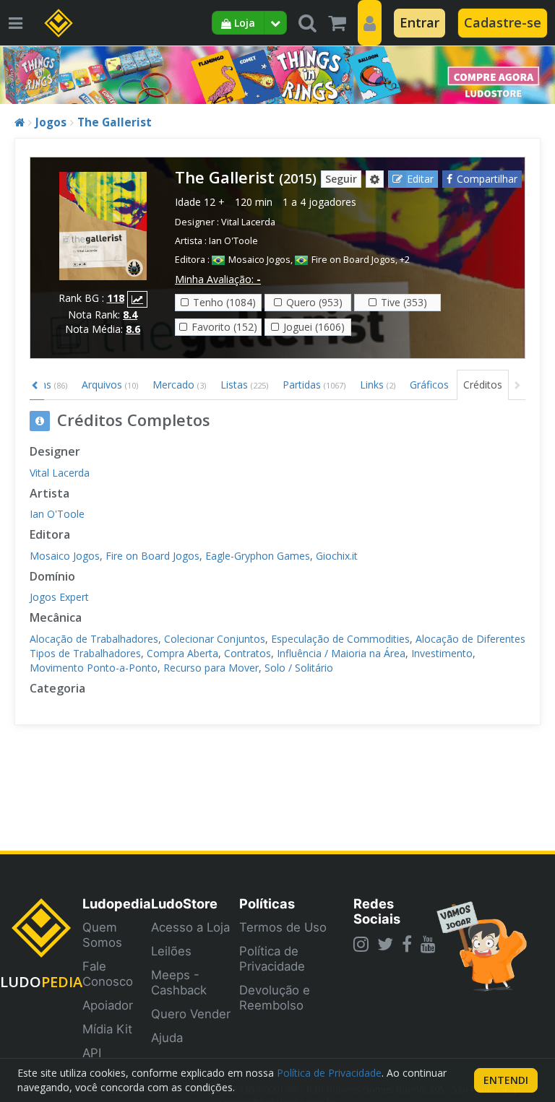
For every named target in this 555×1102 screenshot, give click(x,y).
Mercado (179, 384)
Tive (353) (404, 302)
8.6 (133, 329)
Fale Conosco (107, 974)
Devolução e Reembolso (274, 997)
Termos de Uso (283, 927)
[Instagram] (361, 944)
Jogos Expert (59, 597)
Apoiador (107, 1005)
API (91, 1053)
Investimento (442, 653)
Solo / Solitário (298, 667)
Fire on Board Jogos (353, 259)
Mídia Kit (107, 1029)
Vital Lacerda (248, 222)
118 (115, 298)
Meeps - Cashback (179, 982)
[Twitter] (385, 944)
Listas (244, 384)
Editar (420, 179)
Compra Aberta (182, 653)
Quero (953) (314, 302)
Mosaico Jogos (259, 259)
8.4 (130, 314)
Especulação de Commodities (340, 639)
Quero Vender (191, 1014)
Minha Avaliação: (218, 279)
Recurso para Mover (211, 667)
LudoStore (184, 903)
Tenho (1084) (224, 302)
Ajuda (167, 1038)
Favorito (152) (224, 327)
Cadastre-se (502, 22)
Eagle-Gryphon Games (257, 556)
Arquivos (110, 384)
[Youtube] (428, 944)
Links (377, 384)
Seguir (341, 179)
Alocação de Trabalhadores (94, 639)
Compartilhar (487, 179)
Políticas (267, 903)
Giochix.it (337, 556)
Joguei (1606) (314, 327)
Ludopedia (116, 903)
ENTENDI (505, 1080)
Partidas (314, 384)
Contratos (247, 653)
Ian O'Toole (233, 241)
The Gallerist (114, 122)
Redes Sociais (376, 911)
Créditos (482, 384)
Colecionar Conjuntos (214, 639)
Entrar (419, 22)
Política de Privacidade (272, 958)
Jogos (50, 122)
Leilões (171, 951)
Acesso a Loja (190, 927)
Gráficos (429, 384)
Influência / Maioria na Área (341, 653)
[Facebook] (407, 944)
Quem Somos (102, 935)
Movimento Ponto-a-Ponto (94, 667)
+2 (405, 259)
